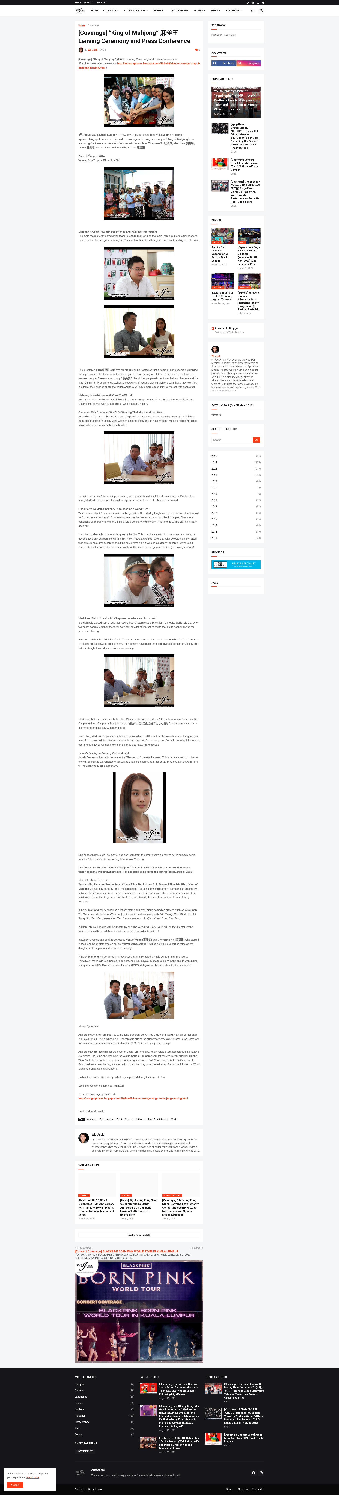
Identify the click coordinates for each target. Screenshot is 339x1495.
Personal (105, 1415)
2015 (236, 525)
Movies (198, 10)
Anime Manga (180, 10)
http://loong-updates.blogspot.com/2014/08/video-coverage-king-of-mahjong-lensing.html (133, 1098)
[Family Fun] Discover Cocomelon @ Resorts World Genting (219, 254)
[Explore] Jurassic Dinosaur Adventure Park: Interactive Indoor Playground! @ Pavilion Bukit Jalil (248, 301)
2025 (236, 462)
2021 (236, 487)
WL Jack (98, 1134)
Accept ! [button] (15, 1485)
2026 (236, 456)
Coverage (109, 10)
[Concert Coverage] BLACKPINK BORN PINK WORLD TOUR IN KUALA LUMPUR (126, 1251)
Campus (105, 1384)
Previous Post (84, 1247)
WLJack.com (95, 1489)
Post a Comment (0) (139, 1235)
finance (105, 1434)
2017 (236, 512)
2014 (236, 531)
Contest (105, 1390)
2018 (236, 506)
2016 (236, 519)
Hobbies (105, 1409)
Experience (105, 1396)
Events (158, 10)
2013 (236, 538)
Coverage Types (134, 10)
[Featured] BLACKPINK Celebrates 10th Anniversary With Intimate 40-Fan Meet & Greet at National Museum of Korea (96, 1207)
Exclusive (232, 10)
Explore (105, 1403)
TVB (105, 1428)
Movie (174, 1119)
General (129, 1119)
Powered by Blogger (227, 328)
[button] (253, 11)
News (214, 10)
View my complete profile (223, 391)
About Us (88, 2)
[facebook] (253, 2)
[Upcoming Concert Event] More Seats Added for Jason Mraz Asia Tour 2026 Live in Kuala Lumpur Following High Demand (178, 1389)
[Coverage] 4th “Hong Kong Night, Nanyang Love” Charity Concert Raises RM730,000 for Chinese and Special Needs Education (180, 1207)
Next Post (196, 1247)
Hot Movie (140, 1119)
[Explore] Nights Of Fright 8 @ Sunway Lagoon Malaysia (222, 296)
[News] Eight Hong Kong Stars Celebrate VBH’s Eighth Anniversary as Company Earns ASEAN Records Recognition (139, 1207)
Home (78, 2)
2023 (236, 475)
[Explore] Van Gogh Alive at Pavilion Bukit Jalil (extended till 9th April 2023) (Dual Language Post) (249, 255)
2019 (236, 500)
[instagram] (248, 2)
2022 (236, 481)
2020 (236, 494)
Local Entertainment (158, 1119)
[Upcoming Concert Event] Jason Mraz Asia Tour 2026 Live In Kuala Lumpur (244, 164)
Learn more (32, 1477)
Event (119, 1119)
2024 (236, 468)
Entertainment (107, 1119)
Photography (105, 1422)
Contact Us (101, 2)
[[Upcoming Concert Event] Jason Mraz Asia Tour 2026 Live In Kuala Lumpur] (220, 164)
